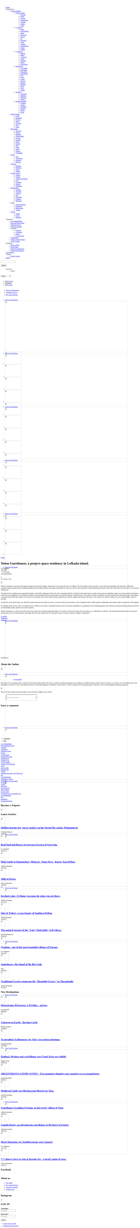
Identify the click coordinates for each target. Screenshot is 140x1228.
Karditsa (18, 166)
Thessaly (13, 164)
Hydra (22, 110)
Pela (17, 145)
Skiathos (23, 96)
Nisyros (23, 81)
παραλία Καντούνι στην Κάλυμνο (12, 773)
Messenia (19, 201)
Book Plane (14, 247)
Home (8, 7)
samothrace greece (7, 779)
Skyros (22, 99)
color (2, 766)
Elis (17, 195)
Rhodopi (18, 217)
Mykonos (23, 35)
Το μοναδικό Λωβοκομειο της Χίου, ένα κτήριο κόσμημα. (30, 1039)
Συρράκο (4, 781)
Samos (22, 24)
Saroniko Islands (21, 101)
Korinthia (19, 197)
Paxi (17, 125)
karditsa (3, 782)
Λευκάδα (4, 616)
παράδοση (4, 799)
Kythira (18, 120)
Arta (17, 157)
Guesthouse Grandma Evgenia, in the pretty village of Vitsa (32, 1107)
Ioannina (18, 160)
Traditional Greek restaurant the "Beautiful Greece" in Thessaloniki (37, 981)
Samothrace (24, 20)
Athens (18, 175)
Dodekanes (19, 66)
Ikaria (22, 16)
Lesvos (22, 18)
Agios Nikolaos (21, 204)
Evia (17, 180)
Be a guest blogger (12, 295)
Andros (22, 44)
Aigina (22, 105)
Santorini (23, 40)
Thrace (13, 212)
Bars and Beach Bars (17, 223)
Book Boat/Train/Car (17, 249)
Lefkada (18, 123)
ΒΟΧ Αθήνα (5, 790)
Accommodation (6, 744)
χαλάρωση (4, 618)
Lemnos (23, 22)
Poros (22, 112)
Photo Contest (15, 256)
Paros (22, 29)
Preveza (18, 162)
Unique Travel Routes (18, 239)
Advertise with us (11, 292)
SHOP (8, 258)
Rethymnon (19, 208)
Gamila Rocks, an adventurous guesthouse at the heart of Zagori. (35, 1125)
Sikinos (22, 53)
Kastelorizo (24, 74)
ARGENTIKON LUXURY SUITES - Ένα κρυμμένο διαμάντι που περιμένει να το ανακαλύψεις (50, 1073)
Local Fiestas (20, 236)
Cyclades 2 (19, 51)
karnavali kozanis (6, 801)
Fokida (18, 184)
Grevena (18, 131)
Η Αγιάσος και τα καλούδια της (11, 793)
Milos (22, 55)
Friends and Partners (17, 251)
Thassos (23, 15)
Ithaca (17, 121)
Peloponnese (15, 188)
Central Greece (15, 173)
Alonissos (23, 94)
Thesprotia (19, 158)
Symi (22, 86)
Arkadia (18, 190)
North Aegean (20, 13)
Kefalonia (19, 118)
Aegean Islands (16, 11)
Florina (18, 151)
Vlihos (3, 771)
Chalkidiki (19, 153)
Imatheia (18, 134)
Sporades (19, 92)
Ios (21, 39)
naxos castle (5, 768)
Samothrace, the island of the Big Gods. (21, 964)
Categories (6, 738)
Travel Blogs (10, 252)
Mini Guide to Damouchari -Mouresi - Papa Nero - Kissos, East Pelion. (38, 861)
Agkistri (23, 103)
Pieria (17, 147)
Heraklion (19, 206)
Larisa (18, 169)
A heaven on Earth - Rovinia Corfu (19, 1022)
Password (5, 1214)
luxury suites (5, 792)
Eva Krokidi (18, 679)
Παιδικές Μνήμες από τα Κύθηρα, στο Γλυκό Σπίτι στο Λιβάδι (33, 1056)
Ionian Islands (15, 114)
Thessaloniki (20, 136)
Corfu (17, 116)
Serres (18, 149)
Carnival (18, 230)
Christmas (19, 232)
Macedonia (14, 129)
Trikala (18, 171)
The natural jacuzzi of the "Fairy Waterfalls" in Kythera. (31, 930)
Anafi (22, 59)
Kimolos (23, 61)
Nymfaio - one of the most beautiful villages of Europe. (29, 947)
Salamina (23, 107)
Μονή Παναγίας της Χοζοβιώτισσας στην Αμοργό (26, 1142)
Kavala (18, 138)
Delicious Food (16, 225)
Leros (22, 77)
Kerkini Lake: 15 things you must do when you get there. (30, 896)
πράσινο (3, 620)
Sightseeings (15, 238)
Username (5, 1208)
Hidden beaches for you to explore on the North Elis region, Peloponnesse (39, 827)
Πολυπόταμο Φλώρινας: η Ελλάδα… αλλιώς (24, 1005)
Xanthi (18, 214)
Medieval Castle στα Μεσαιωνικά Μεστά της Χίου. (27, 1090)
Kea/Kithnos (24, 31)
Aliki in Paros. (8, 879)
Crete (12, 203)
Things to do (5, 760)
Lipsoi (22, 79)
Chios (22, 26)
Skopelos (23, 98)
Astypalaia (23, 68)
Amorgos (23, 57)
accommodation (6, 795)
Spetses (22, 109)
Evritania (18, 182)
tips (2, 775)
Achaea (18, 193)
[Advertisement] (62, 723)
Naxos (22, 37)
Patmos (22, 83)
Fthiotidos (19, 186)
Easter (18, 234)
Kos (21, 75)
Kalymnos (23, 70)
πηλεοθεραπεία (6, 777)
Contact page (10, 1189)
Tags (4, 741)
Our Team (9, 1183)
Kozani (18, 144)
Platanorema (5, 770)
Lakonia (18, 199)
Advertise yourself (12, 1187)
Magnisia (19, 168)
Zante (17, 127)
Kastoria (18, 140)
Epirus (13, 155)
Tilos (22, 88)
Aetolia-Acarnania (21, 179)
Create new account (9, 1223)
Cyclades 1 (19, 27)
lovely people (5, 788)
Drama (18, 133)
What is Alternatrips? (12, 290)
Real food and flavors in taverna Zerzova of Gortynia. (29, 844)
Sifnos (22, 48)
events (3, 784)
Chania (18, 210)
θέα (2, 797)
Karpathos (23, 72)
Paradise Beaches (16, 227)
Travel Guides (15, 241)
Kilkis (17, 142)
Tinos (22, 33)
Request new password (10, 1226)
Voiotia (18, 177)
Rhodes (22, 85)
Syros (22, 42)
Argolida (18, 192)
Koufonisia (24, 64)
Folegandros (24, 46)
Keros (22, 62)
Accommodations (16, 221)
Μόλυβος (4, 786)
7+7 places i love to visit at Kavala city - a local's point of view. (33, 1159)
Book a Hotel (15, 245)
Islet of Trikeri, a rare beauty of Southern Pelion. (26, 913)
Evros (17, 215)
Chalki (22, 90)
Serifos (22, 50)
